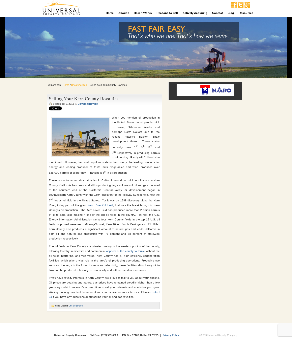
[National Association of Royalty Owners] (222, 94)
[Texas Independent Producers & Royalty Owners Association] (205, 94)
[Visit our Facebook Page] (234, 7)
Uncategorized (76, 306)
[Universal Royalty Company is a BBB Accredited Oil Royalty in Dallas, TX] (189, 90)
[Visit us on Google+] (247, 7)
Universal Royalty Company (61, 8)
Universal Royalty (88, 103)
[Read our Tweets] (241, 7)
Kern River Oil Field (100, 205)
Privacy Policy (171, 335)
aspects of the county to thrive (125, 251)
